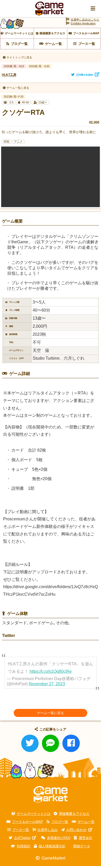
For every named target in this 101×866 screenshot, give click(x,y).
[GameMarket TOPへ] (50, 794)
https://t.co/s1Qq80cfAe (51, 671)
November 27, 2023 (47, 684)
